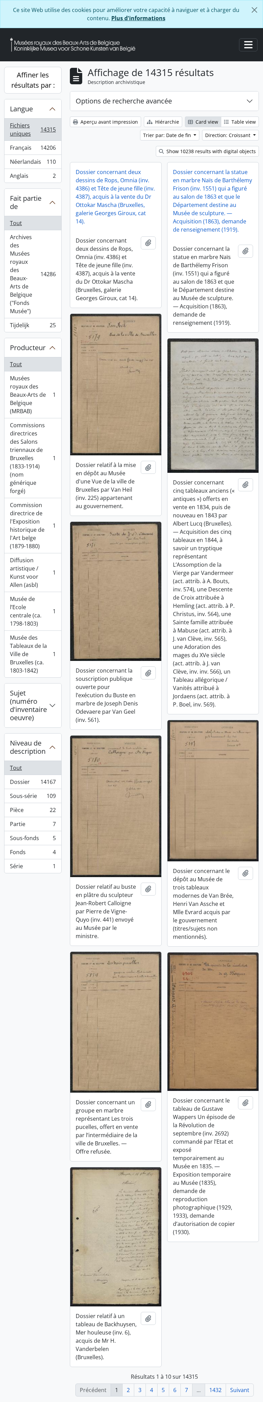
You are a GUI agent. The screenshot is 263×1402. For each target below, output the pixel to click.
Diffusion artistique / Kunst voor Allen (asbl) (33, 572)
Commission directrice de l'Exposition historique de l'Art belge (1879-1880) (33, 525)
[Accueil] (75, 45)
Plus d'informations (138, 18)
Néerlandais (33, 163)
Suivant (239, 1390)
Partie (33, 825)
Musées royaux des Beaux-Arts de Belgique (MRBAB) (33, 394)
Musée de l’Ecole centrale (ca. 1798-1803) (33, 611)
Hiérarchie (166, 122)
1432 (215, 1390)
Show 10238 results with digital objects (210, 151)
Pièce (33, 811)
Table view (243, 122)
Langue (21, 108)
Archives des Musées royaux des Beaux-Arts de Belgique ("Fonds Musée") (33, 274)
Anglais (33, 177)
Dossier (33, 783)
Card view (206, 122)
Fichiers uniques (33, 129)
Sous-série (33, 797)
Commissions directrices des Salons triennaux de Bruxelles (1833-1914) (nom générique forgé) (33, 458)
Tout (16, 223)
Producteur (28, 347)
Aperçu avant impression (108, 122)
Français (33, 149)
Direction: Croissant (228, 135)
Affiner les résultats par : (33, 80)
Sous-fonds (33, 839)
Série (33, 867)
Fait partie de (25, 202)
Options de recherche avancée (124, 101)
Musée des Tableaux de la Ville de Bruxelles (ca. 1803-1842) (33, 654)
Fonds (33, 853)
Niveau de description (28, 747)
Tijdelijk (33, 326)
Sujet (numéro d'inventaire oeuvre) (28, 705)
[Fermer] (254, 10)
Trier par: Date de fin (167, 135)
